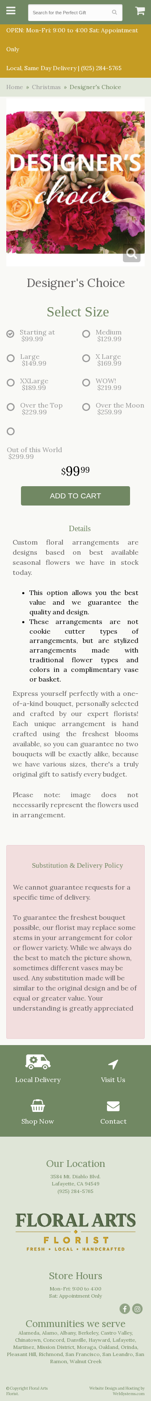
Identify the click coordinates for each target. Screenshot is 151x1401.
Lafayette (123, 1340)
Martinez (23, 1347)
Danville (76, 1340)
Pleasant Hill (21, 1354)
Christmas (46, 87)
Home (14, 87)
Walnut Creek (86, 1361)
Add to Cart (75, 496)
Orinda (129, 1347)
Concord (53, 1340)
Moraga (86, 1347)
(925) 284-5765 (101, 68)
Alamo (49, 1333)
